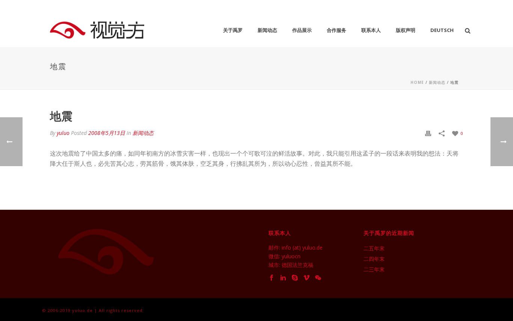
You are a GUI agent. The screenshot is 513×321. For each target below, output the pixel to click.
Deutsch (442, 30)
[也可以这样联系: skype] (295, 278)
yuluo (63, 132)
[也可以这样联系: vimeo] (306, 278)
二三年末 (374, 269)
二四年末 (374, 259)
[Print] (428, 133)
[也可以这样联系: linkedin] (283, 278)
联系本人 (371, 30)
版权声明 (405, 30)
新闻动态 (267, 30)
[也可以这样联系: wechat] (318, 278)
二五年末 (374, 248)
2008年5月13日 (106, 132)
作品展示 (302, 30)
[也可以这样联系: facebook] (272, 278)
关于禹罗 (233, 30)
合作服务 (336, 30)
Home (417, 82)
